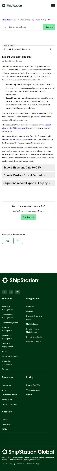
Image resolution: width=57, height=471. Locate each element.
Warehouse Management (7, 337)
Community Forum (10, 404)
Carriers (29, 311)
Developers (6, 424)
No (18, 241)
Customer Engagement (7, 345)
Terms (5, 464)
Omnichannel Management (7, 316)
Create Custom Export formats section (20, 80)
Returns (5, 351)
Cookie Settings (33, 464)
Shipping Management (7, 308)
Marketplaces (32, 324)
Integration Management (7, 362)
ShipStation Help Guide (30, 20)
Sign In (29, 395)
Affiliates (5, 429)
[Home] (12, 5)
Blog (4, 390)
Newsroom (6, 385)
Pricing (30, 377)
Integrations (32, 298)
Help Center (7, 399)
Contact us (28, 217)
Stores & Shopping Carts (34, 317)
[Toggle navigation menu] (53, 5)
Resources (7, 377)
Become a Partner (33, 342)
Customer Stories (9, 395)
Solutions (7, 298)
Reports (46, 20)
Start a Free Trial (33, 385)
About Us (7, 411)
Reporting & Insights (10, 356)
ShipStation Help (9, 20)
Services (5, 369)
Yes (7, 241)
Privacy (12, 464)
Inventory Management (7, 329)
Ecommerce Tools (34, 337)
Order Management (10, 322)
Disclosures (21, 464)
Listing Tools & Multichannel (32, 330)
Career (5, 419)
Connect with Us (33, 390)
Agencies (30, 306)
